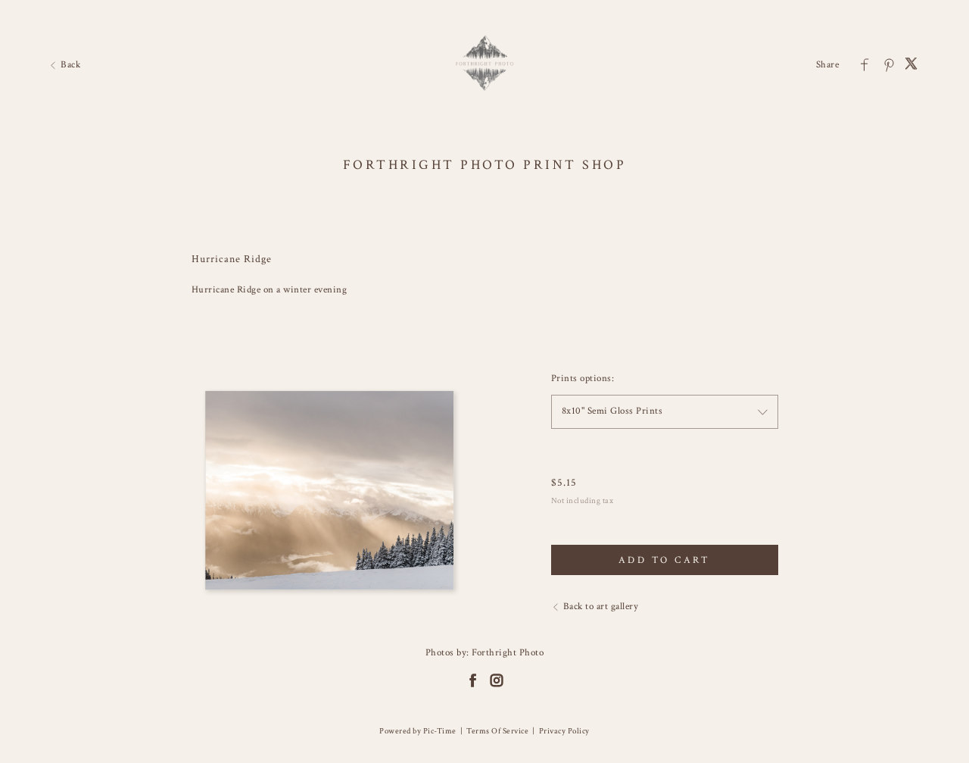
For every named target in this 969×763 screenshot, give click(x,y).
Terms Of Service (497, 731)
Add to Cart (664, 560)
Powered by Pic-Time (417, 731)
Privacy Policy (564, 731)
